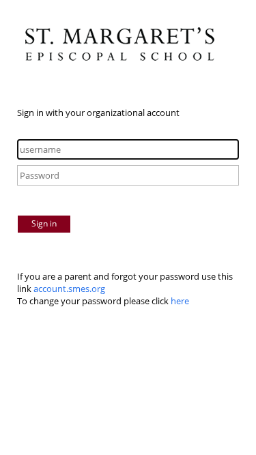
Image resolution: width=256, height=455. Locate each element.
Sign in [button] (44, 223)
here (180, 301)
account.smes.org (69, 288)
